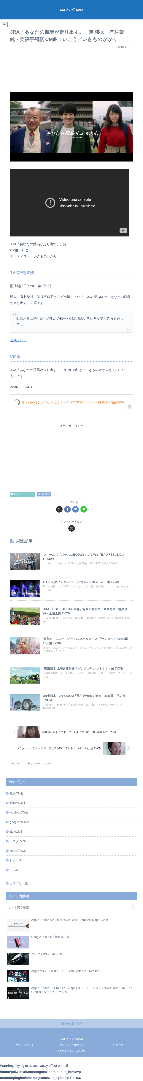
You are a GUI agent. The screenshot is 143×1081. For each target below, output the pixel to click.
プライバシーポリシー (71, 1044)
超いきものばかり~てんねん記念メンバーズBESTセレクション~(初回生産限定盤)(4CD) (73, 402)
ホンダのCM (18, 850)
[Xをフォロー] (71, 528)
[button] (133, 907)
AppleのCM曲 (19, 812)
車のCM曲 (16, 831)
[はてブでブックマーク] (75, 509)
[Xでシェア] (59, 509)
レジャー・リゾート (24, 494)
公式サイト (18, 340)
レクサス (16, 860)
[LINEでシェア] (83, 509)
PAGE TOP (73, 1023)
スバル (14, 869)
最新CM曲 (16, 793)
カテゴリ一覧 (19, 883)
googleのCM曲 (20, 822)
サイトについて (25, 1044)
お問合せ (118, 1044)
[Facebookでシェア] (67, 509)
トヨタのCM (18, 841)
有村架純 (45, 494)
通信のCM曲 (18, 803)
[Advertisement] (71, 68)
